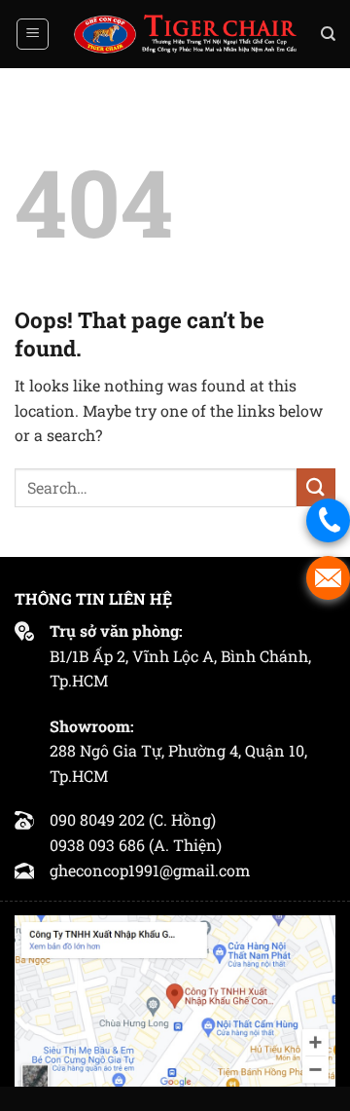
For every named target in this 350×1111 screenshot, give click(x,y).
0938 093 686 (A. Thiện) (136, 844)
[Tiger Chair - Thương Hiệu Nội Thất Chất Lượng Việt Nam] (184, 33)
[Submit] (316, 487)
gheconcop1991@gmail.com (150, 870)
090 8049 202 (97, 819)
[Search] (328, 34)
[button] (33, 34)
